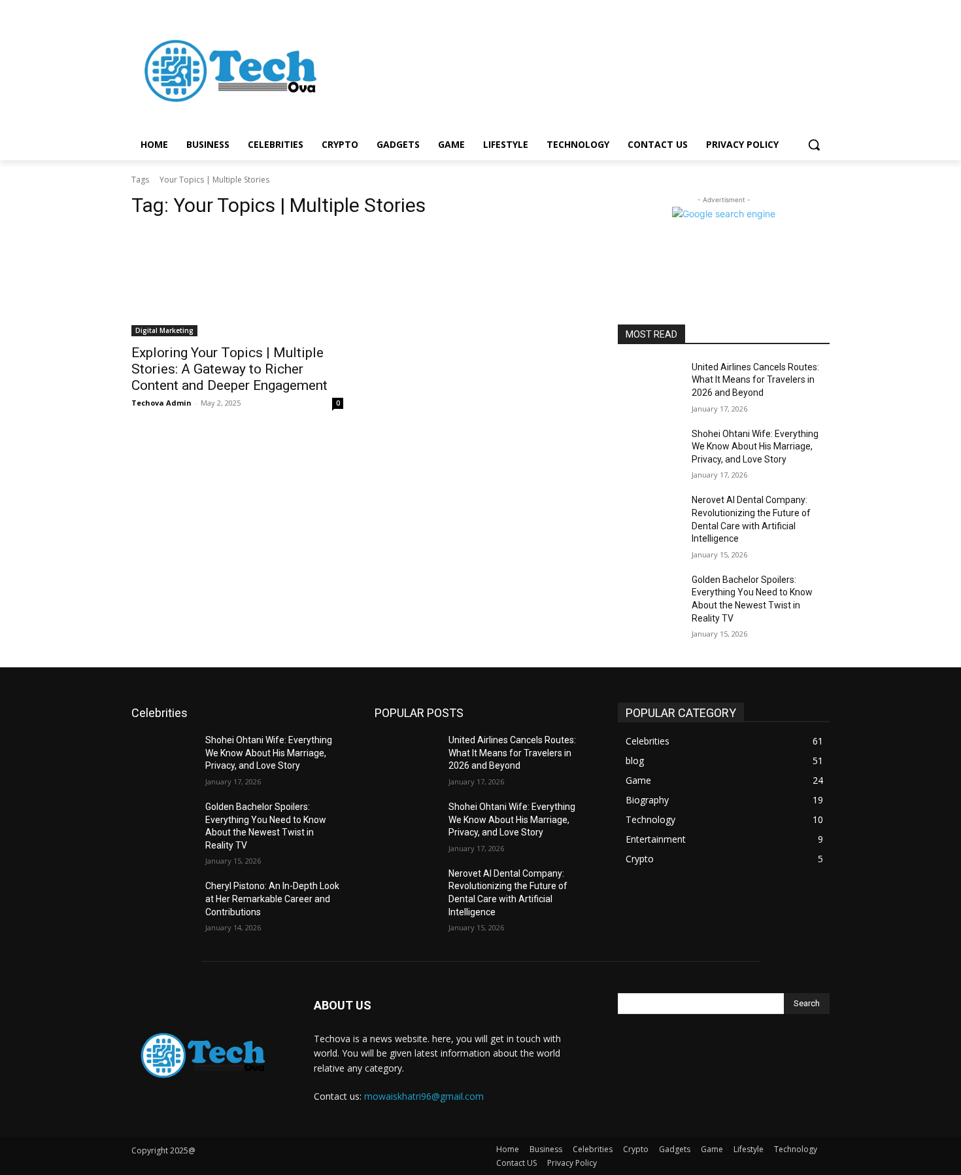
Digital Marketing (164, 330)
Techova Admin (161, 403)
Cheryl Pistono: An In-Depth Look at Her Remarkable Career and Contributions (272, 899)
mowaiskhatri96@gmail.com (424, 1096)
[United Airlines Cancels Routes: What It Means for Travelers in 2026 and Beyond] (649, 383)
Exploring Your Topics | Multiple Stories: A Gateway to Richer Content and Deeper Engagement (229, 369)
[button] (814, 144)
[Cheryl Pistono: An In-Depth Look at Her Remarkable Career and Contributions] (163, 902)
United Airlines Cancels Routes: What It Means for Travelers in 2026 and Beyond (755, 380)
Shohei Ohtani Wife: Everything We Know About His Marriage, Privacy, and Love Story (755, 447)
